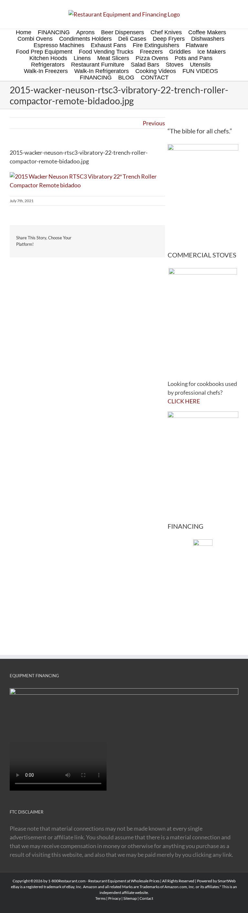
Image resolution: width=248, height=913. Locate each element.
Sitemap (130, 898)
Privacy (114, 898)
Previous (154, 123)
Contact (146, 898)
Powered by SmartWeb (216, 880)
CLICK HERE (184, 401)
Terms (100, 898)
